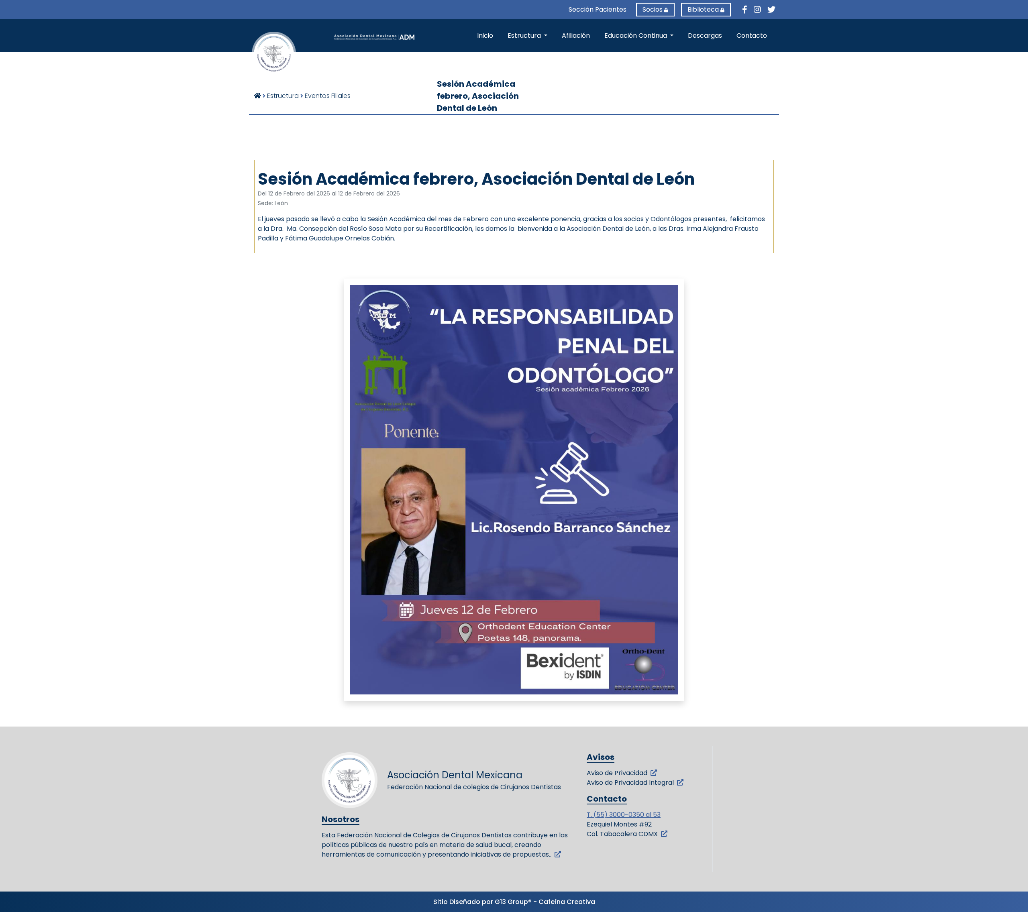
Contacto (751, 35)
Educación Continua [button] (636, 35)
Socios (652, 9)
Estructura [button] (525, 35)
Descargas (705, 35)
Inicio (485, 35)
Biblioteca (703, 9)
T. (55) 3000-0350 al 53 (624, 814)
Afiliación (576, 35)
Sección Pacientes (597, 9)
